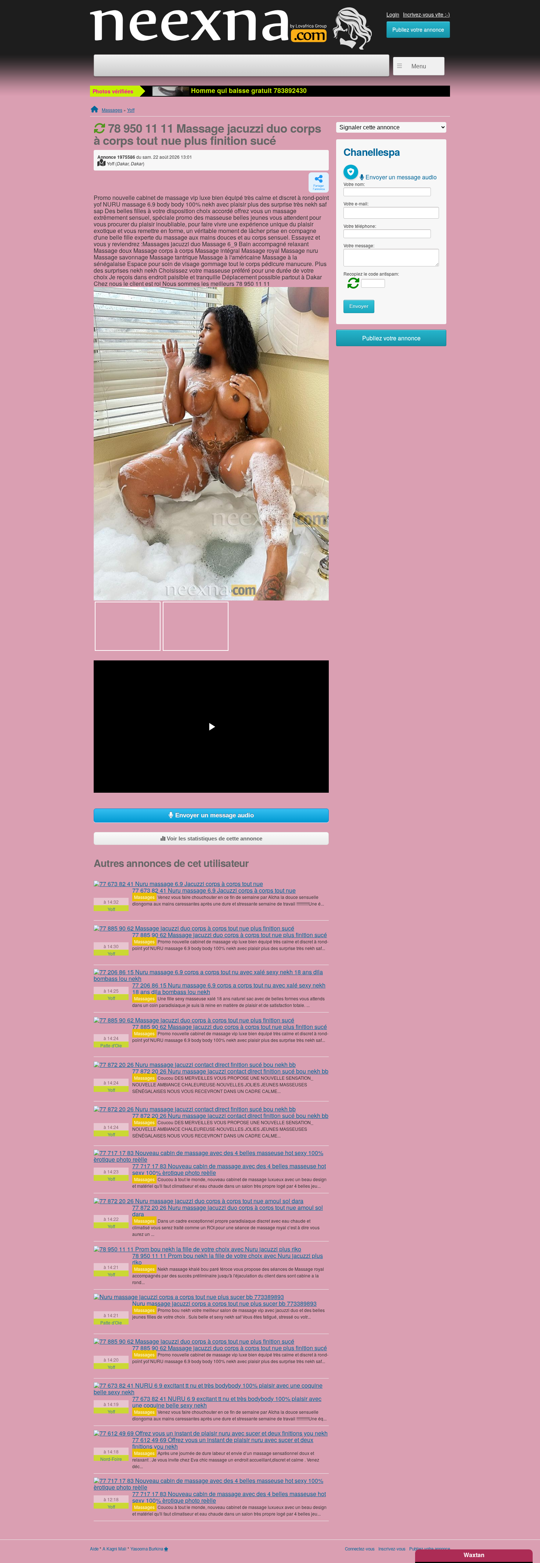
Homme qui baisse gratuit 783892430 (248, 90)
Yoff (130, 110)
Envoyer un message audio (213, 815)
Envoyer (358, 306)
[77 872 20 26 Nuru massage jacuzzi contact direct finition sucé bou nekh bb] (195, 1064)
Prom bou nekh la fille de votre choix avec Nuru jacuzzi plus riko (227, 1258)
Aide (94, 1549)
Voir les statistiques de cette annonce (213, 838)
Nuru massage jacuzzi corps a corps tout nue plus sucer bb (224, 1303)
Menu (418, 66)
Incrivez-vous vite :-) (426, 14)
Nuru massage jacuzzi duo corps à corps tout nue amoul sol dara (227, 1210)
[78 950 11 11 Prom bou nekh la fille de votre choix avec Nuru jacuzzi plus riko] (197, 1248)
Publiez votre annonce (418, 29)
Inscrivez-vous (392, 1549)
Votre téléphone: (359, 226)
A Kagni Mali (114, 1549)
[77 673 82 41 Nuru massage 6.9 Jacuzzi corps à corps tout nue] (178, 883)
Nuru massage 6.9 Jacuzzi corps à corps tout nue (214, 890)
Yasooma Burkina (146, 1549)
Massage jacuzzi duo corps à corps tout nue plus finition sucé (229, 935)
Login (392, 14)
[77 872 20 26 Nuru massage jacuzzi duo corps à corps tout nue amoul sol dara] (198, 1200)
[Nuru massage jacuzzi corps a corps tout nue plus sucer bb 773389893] (189, 1297)
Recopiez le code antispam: (371, 273)
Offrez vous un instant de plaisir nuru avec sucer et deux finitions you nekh (222, 1443)
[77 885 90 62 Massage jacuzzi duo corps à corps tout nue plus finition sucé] (194, 928)
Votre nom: (354, 184)
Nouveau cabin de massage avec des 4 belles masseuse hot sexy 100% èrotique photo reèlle (229, 1169)
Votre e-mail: (355, 203)
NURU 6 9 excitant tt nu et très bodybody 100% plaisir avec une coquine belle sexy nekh (226, 1401)
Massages (112, 110)
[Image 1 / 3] (211, 444)
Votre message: (358, 245)
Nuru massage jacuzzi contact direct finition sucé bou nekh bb (230, 1071)
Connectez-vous (360, 1549)
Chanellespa (371, 151)
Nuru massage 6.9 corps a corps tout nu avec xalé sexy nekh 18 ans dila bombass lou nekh (228, 988)
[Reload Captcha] (351, 283)
